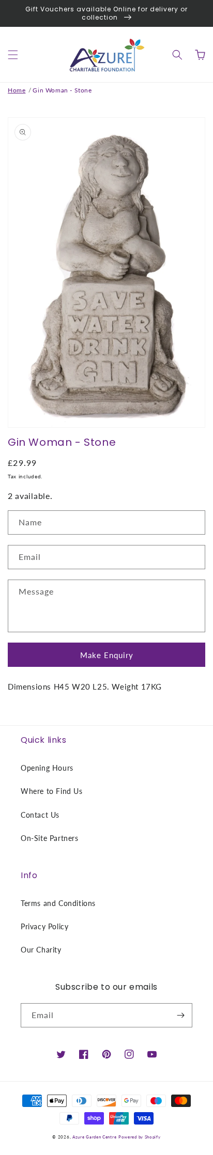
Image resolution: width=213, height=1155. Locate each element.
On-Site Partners (50, 838)
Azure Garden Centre (94, 1137)
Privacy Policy (44, 926)
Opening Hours (47, 767)
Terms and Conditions (58, 903)
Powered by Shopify (139, 1137)
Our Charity (41, 949)
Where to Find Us (52, 791)
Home (16, 90)
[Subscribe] (180, 1015)
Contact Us (40, 814)
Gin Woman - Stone (62, 90)
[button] (13, 54)
